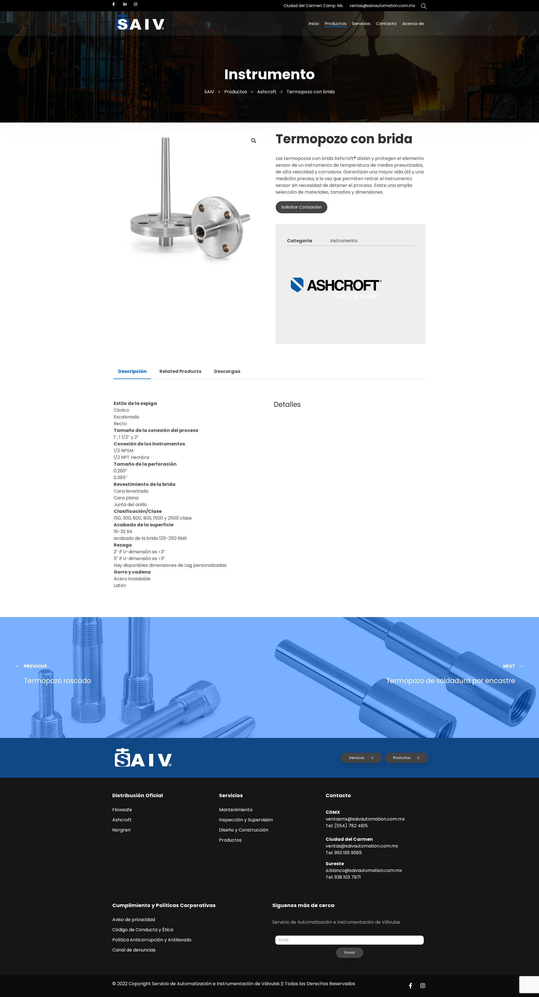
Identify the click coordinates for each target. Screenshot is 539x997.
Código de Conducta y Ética (142, 929)
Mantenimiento (236, 809)
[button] (254, 141)
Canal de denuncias (134, 950)
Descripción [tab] (132, 371)
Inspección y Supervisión (246, 820)
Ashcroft (122, 820)
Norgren (121, 830)
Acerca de (413, 23)
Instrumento (344, 240)
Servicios (361, 23)
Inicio (314, 23)
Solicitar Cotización (301, 207)
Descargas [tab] (227, 371)
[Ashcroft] (336, 289)
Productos (335, 23)
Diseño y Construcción (243, 830)
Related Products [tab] (180, 371)
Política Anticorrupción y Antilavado (151, 940)
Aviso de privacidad (133, 919)
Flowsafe (122, 809)
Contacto (386, 23)
